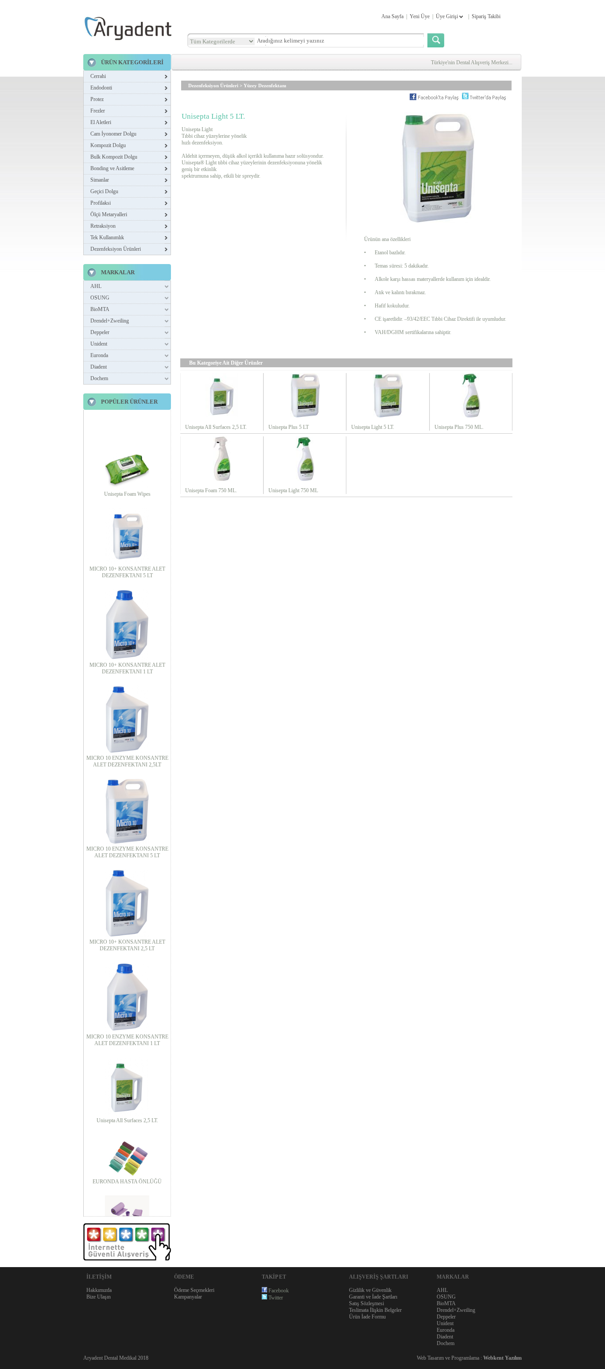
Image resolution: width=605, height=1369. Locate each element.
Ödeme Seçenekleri (194, 1290)
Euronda (99, 355)
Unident (98, 344)
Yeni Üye (420, 16)
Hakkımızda (99, 1290)
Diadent (98, 367)
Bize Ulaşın (98, 1297)
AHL (95, 286)
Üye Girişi (447, 16)
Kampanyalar (188, 1297)
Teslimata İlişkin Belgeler (375, 1310)
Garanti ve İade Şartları (373, 1297)
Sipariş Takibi (486, 16)
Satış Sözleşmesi (366, 1303)
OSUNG (99, 298)
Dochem (99, 378)
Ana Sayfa (392, 16)
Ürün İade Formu (367, 1317)
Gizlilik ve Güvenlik (370, 1290)
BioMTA (99, 309)
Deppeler (99, 332)
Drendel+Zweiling (109, 321)
